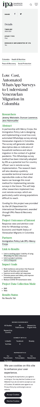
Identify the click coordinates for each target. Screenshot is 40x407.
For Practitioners (8, 357)
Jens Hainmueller (10, 120)
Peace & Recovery (9, 64)
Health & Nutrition (18, 60)
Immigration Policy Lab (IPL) (15, 241)
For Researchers (31, 357)
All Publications (19, 326)
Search (31, 4)
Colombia (5, 60)
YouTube (8, 344)
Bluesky (31, 341)
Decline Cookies (13, 401)
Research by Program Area (31, 326)
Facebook (19, 341)
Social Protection (24, 64)
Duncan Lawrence (28, 117)
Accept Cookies (13, 394)
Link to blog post (10, 260)
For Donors (8, 361)
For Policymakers (20, 357)
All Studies (8, 326)
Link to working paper (12, 254)
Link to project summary (13, 258)
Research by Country (8, 331)
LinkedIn (8, 341)
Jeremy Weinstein (10, 117)
